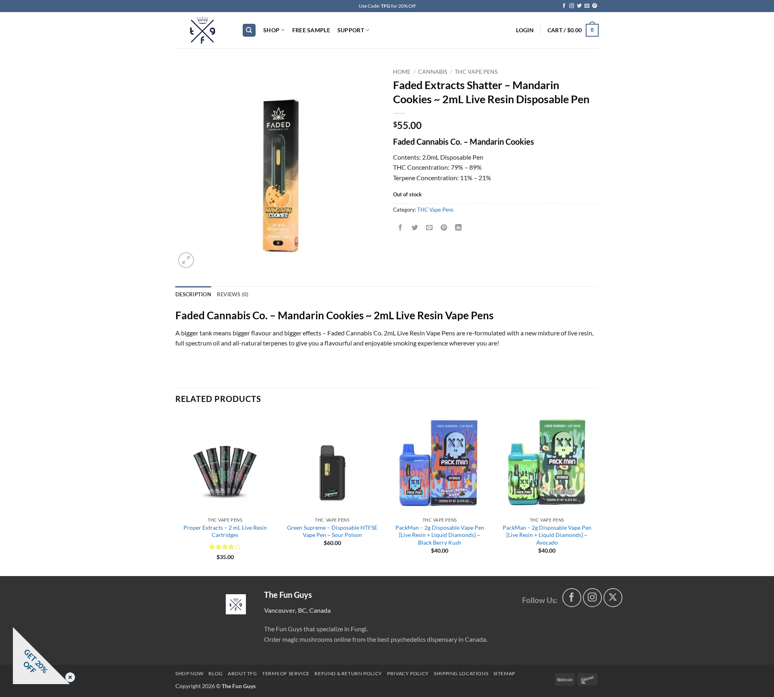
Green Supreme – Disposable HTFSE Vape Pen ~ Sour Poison (332, 531)
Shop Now (189, 673)
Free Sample (311, 30)
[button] (524, 30)
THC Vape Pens (476, 72)
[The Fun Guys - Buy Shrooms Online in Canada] (202, 30)
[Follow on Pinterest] (594, 6)
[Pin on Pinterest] (444, 227)
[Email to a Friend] (429, 227)
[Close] (68, 678)
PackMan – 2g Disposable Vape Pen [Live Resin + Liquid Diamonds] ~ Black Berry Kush (439, 535)
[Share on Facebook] (400, 227)
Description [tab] (193, 294)
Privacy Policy (408, 673)
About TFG (242, 673)
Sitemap (504, 673)
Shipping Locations (461, 673)
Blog (215, 673)
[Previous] (176, 494)
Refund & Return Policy (348, 673)
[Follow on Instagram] (571, 6)
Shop (271, 30)
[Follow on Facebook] (564, 6)
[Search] (249, 30)
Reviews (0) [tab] (233, 294)
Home (401, 72)
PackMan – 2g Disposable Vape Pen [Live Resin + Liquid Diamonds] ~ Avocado (547, 535)
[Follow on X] (612, 597)
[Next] (596, 494)
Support (350, 30)
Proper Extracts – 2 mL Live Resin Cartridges (225, 531)
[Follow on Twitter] (579, 6)
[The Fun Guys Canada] (236, 604)
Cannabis (432, 72)
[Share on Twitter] (415, 227)
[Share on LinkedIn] (458, 227)
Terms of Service (286, 673)
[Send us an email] (587, 6)
